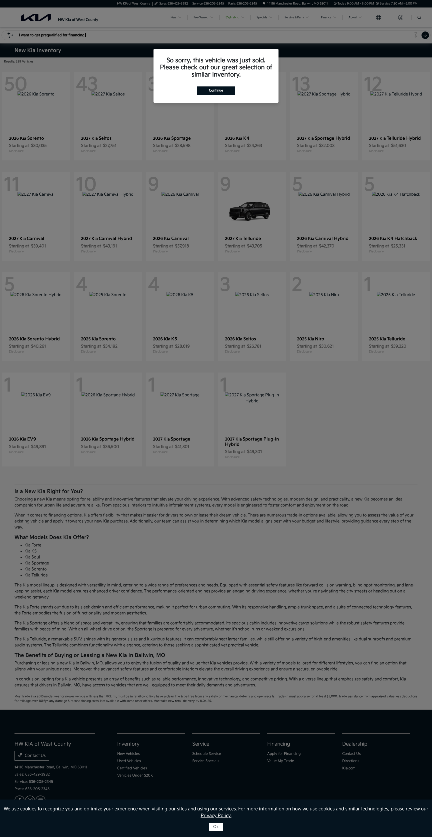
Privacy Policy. (216, 815)
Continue (216, 90)
